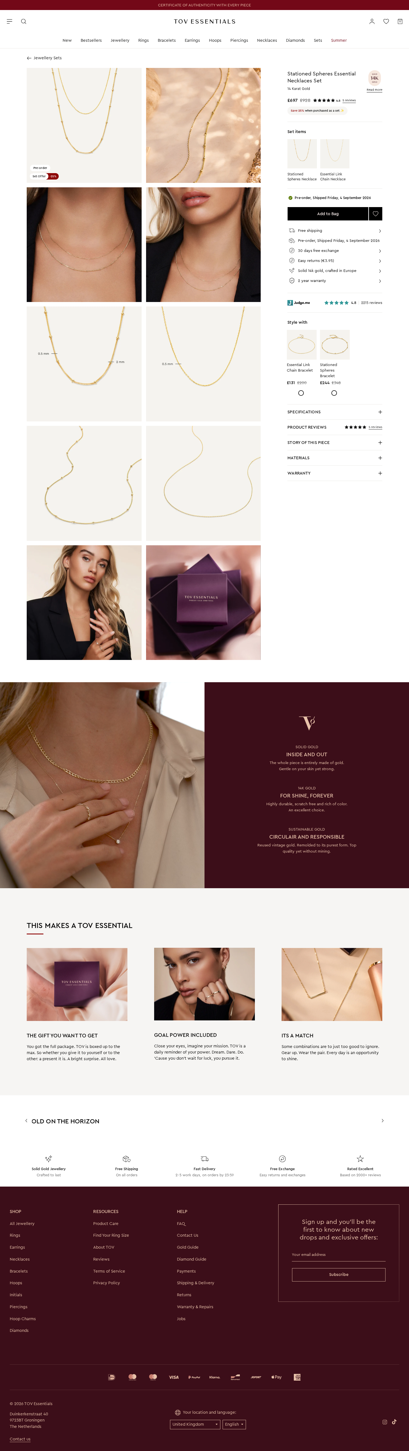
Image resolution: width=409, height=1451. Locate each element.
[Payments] (204, 1377)
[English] (234, 1424)
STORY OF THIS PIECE (334, 444)
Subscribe (339, 1274)
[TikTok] (394, 1422)
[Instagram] (384, 1421)
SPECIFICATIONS (334, 413)
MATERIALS (334, 459)
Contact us (20, 1439)
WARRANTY (299, 473)
